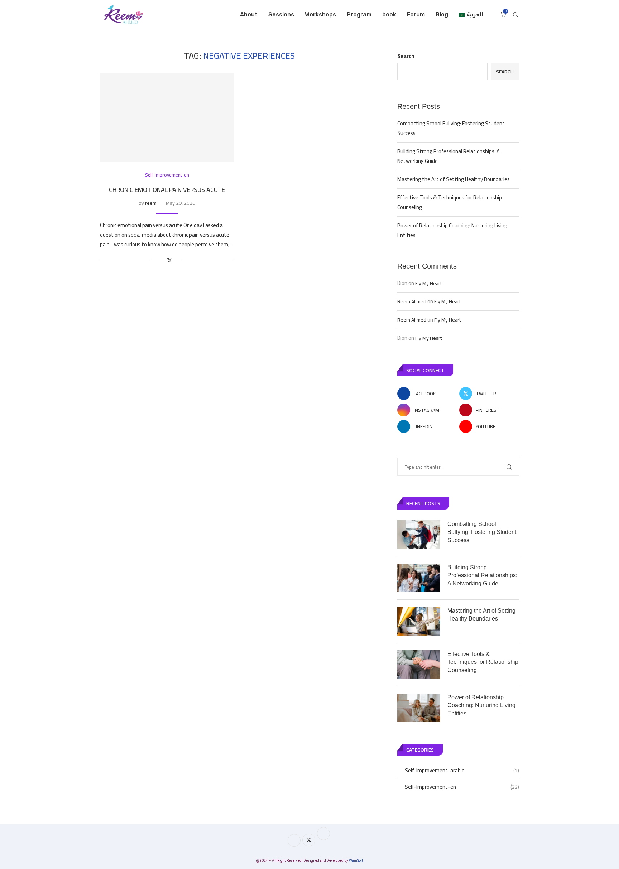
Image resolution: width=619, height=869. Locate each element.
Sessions (281, 14)
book (389, 14)
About (249, 14)
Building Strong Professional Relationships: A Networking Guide (448, 156)
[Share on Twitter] (169, 260)
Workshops (320, 14)
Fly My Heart (428, 283)
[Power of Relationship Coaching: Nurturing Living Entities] (418, 708)
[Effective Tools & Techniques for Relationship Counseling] (418, 664)
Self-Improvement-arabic (462, 770)
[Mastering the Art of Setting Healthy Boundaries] (418, 621)
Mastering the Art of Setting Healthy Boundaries (453, 179)
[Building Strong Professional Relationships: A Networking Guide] (418, 578)
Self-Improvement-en (462, 787)
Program (359, 14)
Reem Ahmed (411, 301)
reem (151, 203)
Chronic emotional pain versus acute (167, 189)
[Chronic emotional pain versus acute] (167, 117)
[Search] (515, 14)
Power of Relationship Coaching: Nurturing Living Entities (452, 230)
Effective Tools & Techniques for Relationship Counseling (449, 202)
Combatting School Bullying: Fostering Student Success (451, 128)
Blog (442, 14)
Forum (416, 14)
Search (405, 56)
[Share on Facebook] (161, 260)
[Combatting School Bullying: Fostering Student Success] (418, 534)
